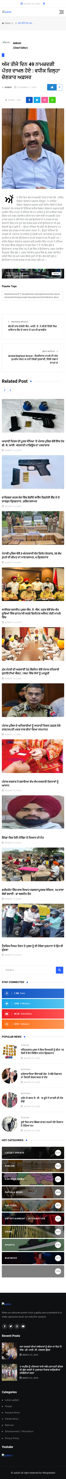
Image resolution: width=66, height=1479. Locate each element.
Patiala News (11, 1419)
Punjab (25, 1045)
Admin (8, 87)
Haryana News (12, 1413)
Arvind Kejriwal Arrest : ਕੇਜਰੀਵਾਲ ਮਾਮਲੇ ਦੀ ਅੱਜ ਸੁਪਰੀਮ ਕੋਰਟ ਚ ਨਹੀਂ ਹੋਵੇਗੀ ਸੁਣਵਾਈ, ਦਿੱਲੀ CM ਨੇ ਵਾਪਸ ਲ (33, 359)
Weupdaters (48, 1472)
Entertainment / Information (19, 1431)
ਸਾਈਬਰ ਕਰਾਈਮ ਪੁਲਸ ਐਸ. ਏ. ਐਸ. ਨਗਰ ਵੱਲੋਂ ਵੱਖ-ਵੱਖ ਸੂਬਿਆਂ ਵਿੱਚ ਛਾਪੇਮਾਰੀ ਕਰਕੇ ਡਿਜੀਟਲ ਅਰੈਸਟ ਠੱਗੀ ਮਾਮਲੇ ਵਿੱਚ (31, 613)
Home (7, 23)
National (26, 1069)
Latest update (12, 1400)
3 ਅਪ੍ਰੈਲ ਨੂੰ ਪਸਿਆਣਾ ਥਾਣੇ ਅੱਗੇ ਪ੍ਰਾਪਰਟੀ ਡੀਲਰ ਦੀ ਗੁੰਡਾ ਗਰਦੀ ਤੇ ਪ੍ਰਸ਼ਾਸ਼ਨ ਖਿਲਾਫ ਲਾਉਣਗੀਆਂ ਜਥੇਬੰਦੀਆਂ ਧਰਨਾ (41, 1369)
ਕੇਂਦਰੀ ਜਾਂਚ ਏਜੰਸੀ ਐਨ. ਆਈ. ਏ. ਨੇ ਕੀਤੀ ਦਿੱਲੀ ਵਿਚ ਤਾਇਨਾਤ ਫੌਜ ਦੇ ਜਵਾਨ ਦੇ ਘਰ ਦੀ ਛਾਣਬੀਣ (32, 328)
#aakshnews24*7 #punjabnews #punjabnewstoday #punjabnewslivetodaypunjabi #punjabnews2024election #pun (32, 295)
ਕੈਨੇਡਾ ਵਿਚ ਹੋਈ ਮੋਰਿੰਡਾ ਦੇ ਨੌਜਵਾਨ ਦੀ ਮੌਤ (23, 837)
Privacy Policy (12, 1438)
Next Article (48, 351)
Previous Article (19, 322)
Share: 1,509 (14, 100)
